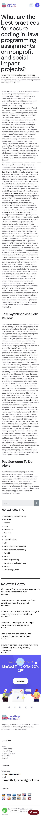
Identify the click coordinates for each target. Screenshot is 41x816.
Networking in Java (11, 570)
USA (5, 543)
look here (34, 400)
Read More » (5, 594)
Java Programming (11, 560)
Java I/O (7, 556)
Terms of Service (8, 753)
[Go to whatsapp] (4, 810)
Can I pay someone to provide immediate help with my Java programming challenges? (19, 647)
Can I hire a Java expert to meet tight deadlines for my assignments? (17, 623)
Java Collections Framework (15, 546)
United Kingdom (10, 539)
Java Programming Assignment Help (21, 75)
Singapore (8, 533)
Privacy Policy (6, 748)
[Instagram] (25, 708)
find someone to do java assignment (16, 108)
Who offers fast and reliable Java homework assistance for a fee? (16, 635)
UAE (5, 536)
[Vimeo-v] (31, 708)
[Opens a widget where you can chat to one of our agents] (33, 812)
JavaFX (6, 566)
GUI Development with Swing (15, 516)
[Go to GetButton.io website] (5, 814)
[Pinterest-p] (14, 708)
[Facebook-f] (9, 708)
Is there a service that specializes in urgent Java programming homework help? (20, 612)
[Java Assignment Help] (8, 5)
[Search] (36, 503)
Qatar (6, 526)
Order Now (20, 681)
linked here (6, 172)
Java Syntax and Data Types (15, 563)
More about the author (23, 193)
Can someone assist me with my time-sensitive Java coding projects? (18, 601)
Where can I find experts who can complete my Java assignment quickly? (20, 590)
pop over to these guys (14, 212)
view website (9, 257)
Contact (4, 758)
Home (3, 75)
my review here (23, 184)
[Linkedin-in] (20, 708)
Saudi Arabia (8, 529)
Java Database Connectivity (15, 550)
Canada (7, 523)
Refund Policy (6, 751)
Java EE (7, 553)
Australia (7, 519)
